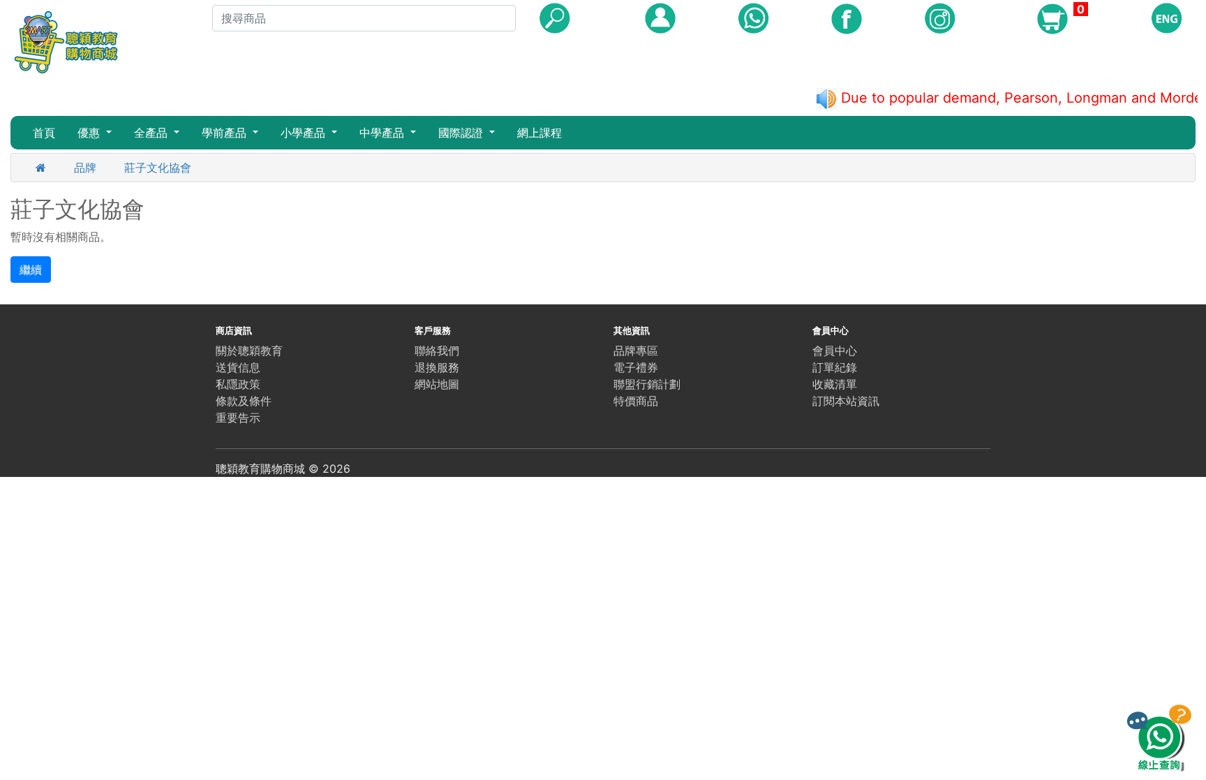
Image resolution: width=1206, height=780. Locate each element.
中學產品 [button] (383, 133)
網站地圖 (437, 384)
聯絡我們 (437, 351)
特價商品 (635, 401)
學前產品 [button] (226, 133)
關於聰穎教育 (249, 351)
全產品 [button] (152, 133)
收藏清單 (834, 384)
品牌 (85, 168)
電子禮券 (635, 367)
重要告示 (238, 418)
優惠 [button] (90, 133)
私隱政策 (238, 384)
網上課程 (539, 133)
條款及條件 (243, 401)
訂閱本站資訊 (845, 401)
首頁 (44, 133)
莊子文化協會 (157, 168)
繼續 (31, 270)
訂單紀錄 (834, 367)
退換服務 (437, 367)
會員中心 (834, 351)
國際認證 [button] (462, 133)
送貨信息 (238, 367)
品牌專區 (635, 351)
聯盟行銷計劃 (646, 384)
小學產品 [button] (305, 133)
